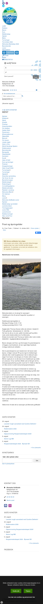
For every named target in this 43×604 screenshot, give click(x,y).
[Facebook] (3, 3)
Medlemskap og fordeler (10, 204)
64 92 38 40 (13, 90)
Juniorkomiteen (7, 206)
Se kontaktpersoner (9, 93)
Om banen (5, 140)
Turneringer (6, 40)
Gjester (4, 36)
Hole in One (6, 144)
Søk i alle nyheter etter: (11, 457)
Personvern (6, 132)
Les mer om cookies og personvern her (21, 597)
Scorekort (5, 156)
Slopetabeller (6, 154)
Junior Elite (5, 210)
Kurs (3, 32)
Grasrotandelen (7, 126)
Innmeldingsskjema (8, 186)
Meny (4, 196)
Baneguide (5, 152)
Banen (4, 30)
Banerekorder (6, 46)
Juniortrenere (6, 212)
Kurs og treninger (7, 162)
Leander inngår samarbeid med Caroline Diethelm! (20, 424)
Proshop (5, 124)
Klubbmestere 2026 (10, 429)
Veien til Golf (6, 160)
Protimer (5, 164)
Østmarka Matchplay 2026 (10, 44)
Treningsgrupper (7, 208)
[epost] (36, 90)
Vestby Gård (6, 130)
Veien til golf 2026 (7, 168)
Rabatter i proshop (8, 190)
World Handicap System (9, 146)
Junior (4, 48)
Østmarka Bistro (7, 192)
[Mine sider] (3, 1)
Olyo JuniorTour (7, 216)
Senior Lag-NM (9, 439)
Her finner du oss (7, 178)
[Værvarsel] (3, 5)
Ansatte (4, 122)
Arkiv (4, 230)
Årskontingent (6, 184)
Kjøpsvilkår (5, 136)
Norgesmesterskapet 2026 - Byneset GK (17, 444)
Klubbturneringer (7, 214)
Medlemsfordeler (7, 188)
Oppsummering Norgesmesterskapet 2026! (18, 434)
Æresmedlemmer (7, 134)
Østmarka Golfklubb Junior (10, 200)
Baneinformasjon (7, 180)
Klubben (4, 28)
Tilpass (28, 591)
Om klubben (6, 128)
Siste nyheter (35, 228)
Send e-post (10, 500)
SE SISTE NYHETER (10, 110)
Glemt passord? (8, 76)
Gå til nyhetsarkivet (8, 464)
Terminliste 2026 (7, 42)
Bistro (4, 38)
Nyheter (4, 116)
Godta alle (16, 591)
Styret (4, 120)
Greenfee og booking (9, 176)
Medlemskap (6, 34)
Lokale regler (6, 142)
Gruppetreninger (7, 166)
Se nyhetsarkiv (36, 447)
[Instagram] (7, 3)
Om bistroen (6, 194)
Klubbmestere (6, 148)
